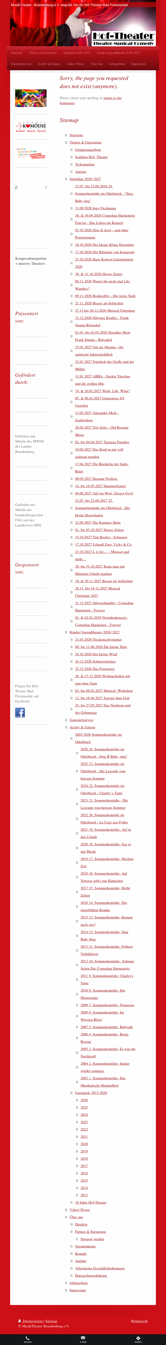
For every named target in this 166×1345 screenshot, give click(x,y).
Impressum (78, 1290)
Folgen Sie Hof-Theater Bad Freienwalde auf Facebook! (27, 693)
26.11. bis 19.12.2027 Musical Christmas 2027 (97, 592)
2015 (84, 1180)
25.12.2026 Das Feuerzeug (95, 668)
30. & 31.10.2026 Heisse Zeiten (98, 273)
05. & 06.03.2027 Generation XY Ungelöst (100, 402)
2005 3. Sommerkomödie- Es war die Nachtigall (108, 1052)
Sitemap (51, 1320)
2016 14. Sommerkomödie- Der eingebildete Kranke (104, 906)
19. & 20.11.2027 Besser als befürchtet (104, 580)
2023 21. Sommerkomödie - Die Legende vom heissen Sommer (104, 804)
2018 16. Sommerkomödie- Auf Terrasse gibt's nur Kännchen (104, 877)
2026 (84, 1099)
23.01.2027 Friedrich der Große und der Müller (104, 365)
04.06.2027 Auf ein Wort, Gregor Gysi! (104, 493)
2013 (84, 1194)
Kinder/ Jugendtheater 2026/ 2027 (95, 632)
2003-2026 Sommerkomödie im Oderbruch (98, 738)
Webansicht (139, 1320)
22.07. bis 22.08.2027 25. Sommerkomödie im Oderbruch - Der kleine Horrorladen (102, 507)
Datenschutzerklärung (91, 1275)
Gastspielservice (82, 719)
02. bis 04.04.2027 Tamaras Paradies (102, 441)
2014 (84, 1187)
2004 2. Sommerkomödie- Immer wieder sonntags (105, 1067)
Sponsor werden (92, 1238)
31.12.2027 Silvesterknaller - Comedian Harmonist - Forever (104, 606)
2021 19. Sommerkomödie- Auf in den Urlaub (106, 833)
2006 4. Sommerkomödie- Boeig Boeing (105, 1038)
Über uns (76, 1216)
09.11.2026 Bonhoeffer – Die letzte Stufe (105, 295)
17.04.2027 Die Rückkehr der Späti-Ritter (102, 467)
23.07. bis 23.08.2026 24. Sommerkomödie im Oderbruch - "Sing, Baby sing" (104, 193)
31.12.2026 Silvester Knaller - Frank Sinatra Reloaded (102, 321)
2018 (84, 1158)
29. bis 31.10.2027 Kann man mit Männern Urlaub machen (100, 570)
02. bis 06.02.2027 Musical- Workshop (104, 690)
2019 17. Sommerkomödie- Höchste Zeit (107, 862)
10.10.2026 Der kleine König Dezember (104, 244)
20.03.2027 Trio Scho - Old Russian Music (101, 431)
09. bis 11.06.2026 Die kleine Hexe (101, 646)
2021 (84, 1136)
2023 (84, 1121)
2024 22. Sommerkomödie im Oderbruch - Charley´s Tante (102, 789)
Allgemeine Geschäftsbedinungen (100, 1268)
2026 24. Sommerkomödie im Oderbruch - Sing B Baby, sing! (104, 753)
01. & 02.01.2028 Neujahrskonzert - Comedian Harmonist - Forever (101, 621)
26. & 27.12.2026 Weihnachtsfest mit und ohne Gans (102, 679)
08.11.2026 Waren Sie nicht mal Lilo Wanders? (102, 285)
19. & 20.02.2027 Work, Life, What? (102, 390)
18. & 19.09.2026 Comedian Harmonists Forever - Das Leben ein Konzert (105, 219)
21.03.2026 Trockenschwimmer (98, 639)
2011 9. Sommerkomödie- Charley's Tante (107, 979)
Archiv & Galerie (82, 727)
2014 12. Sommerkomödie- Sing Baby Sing (104, 935)
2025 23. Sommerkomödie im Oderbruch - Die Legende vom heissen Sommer (103, 771)
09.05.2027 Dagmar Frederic (96, 478)
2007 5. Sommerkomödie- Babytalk (107, 1026)
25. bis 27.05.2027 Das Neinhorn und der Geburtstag (103, 709)
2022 (84, 1129)
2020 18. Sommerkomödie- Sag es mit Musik (106, 848)
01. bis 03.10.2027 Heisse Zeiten (99, 529)
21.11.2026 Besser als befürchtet (99, 303)
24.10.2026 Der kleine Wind (96, 653)
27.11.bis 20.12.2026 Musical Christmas (105, 310)
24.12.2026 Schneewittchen (95, 661)
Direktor (81, 1224)
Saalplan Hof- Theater (91, 156)
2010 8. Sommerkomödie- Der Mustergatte (103, 994)
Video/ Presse (80, 1209)
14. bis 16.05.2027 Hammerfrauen (100, 485)
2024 (84, 1114)
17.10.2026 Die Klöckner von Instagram (104, 251)
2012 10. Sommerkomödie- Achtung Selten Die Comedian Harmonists (107, 965)
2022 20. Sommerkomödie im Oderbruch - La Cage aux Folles (104, 818)
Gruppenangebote (88, 149)
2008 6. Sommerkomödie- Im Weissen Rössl (102, 1016)
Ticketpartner (85, 164)
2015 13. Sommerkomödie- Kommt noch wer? (107, 921)
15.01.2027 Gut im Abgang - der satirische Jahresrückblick (99, 350)
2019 (84, 1151)
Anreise (80, 171)
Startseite (76, 134)
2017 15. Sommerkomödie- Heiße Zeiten (105, 891)
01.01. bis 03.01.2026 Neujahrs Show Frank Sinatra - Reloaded (103, 336)
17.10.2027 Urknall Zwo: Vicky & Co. (103, 544)
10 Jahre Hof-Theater (90, 1202)
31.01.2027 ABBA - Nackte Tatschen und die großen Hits (102, 380)
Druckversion (33, 1320)
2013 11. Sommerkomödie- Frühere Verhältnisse (107, 950)
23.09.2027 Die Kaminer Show (98, 522)
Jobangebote (79, 1282)
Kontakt (81, 1253)
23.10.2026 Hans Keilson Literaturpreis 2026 (104, 263)
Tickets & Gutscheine (86, 142)
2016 (84, 1173)
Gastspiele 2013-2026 (91, 1092)
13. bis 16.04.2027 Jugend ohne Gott (102, 697)
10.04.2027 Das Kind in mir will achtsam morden (99, 453)
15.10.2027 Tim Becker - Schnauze (101, 537)
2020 (84, 1143)
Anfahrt (80, 1260)
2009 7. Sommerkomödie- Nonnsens (107, 1004)
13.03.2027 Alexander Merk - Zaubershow (97, 416)
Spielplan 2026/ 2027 (85, 178)
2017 (84, 1165)
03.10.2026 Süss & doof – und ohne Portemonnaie (101, 233)
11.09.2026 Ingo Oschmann (95, 208)
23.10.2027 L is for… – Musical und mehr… (102, 555)
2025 (84, 1107)
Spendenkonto (85, 1246)
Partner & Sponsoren (90, 1231)
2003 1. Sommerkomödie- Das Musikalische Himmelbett (103, 1082)
